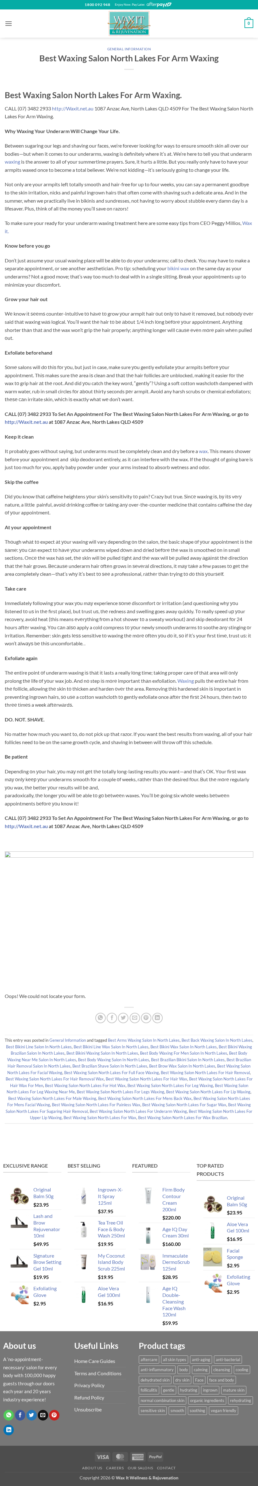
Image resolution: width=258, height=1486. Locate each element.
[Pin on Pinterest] (146, 1018)
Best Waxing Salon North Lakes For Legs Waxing (120, 1091)
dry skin (182, 1379)
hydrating (188, 1390)
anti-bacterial (228, 1359)
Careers (115, 1468)
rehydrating (240, 1400)
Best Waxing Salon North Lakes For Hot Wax (85, 1085)
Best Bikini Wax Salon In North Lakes (183, 1046)
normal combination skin (162, 1400)
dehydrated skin (155, 1379)
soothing (197, 1410)
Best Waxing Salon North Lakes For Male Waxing (52, 1098)
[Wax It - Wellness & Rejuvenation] (129, 23)
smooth (177, 1410)
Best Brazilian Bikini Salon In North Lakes (188, 1059)
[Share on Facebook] (112, 1018)
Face (199, 1379)
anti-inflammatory (157, 1369)
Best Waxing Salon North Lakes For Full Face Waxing (111, 1072)
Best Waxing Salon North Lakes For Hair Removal (205, 1072)
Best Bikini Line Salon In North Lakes (39, 1046)
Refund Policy (89, 1397)
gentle (168, 1390)
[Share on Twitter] (123, 1018)
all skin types (174, 1359)
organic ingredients (207, 1400)
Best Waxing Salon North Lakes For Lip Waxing (208, 1091)
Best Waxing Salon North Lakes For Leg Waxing (170, 1085)
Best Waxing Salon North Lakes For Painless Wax (96, 1104)
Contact (166, 1468)
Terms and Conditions (97, 1373)
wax (203, 451)
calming (201, 1369)
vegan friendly (223, 1410)
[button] (8, 23)
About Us (92, 1468)
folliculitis (149, 1390)
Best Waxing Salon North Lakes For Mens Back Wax (145, 1098)
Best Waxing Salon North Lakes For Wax (100, 1117)
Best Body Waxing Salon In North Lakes (113, 1059)
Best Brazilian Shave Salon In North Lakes (109, 1065)
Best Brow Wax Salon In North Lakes (182, 1065)
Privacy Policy (89, 1385)
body (183, 1369)
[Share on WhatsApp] (100, 1018)
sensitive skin (153, 1410)
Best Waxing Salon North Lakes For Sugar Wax (184, 1104)
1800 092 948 (97, 4)
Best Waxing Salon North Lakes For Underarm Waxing (138, 1111)
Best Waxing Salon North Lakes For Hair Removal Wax (55, 1078)
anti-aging (201, 1359)
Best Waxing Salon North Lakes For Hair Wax (146, 1078)
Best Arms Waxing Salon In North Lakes (144, 1040)
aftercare (149, 1359)
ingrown (210, 1390)
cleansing (221, 1369)
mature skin (233, 1390)
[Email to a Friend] (135, 1018)
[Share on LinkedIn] (157, 1018)
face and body (221, 1379)
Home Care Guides (94, 1361)
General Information (129, 49)
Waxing (185, 681)
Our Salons (140, 1468)
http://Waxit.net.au (72, 108)
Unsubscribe (88, 1409)
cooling (242, 1369)
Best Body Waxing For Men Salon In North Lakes (183, 1053)
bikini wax (178, 268)
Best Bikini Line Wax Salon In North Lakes (111, 1046)
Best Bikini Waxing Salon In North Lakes (102, 1053)
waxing (12, 162)
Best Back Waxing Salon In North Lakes (217, 1040)
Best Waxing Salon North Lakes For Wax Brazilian (182, 1117)
